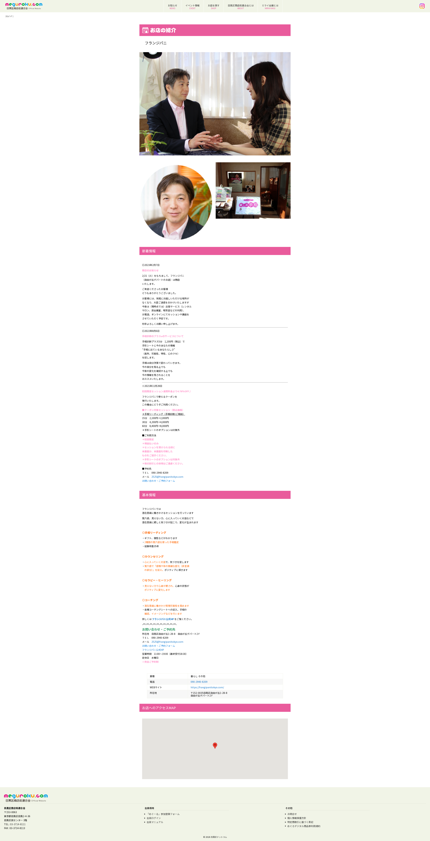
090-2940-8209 (199, 681)
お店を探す (214, 7)
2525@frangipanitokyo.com (167, 476)
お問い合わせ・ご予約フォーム (158, 480)
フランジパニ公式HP (163, 619)
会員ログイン (154, 818)
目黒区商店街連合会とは (241, 7)
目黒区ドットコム (219, 836)
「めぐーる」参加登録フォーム (163, 814)
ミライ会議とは (270, 7)
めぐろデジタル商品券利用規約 (303, 826)
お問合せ (292, 814)
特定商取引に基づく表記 (300, 822)
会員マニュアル (155, 822)
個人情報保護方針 (296, 818)
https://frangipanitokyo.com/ (207, 687)
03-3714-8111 (18, 824)
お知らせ (172, 7)
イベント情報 (192, 7)
